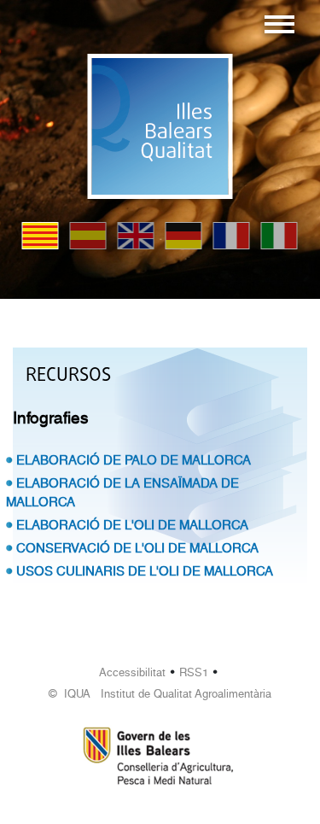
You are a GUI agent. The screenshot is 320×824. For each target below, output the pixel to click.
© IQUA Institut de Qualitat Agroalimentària (160, 693)
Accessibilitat (132, 672)
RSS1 (193, 672)
